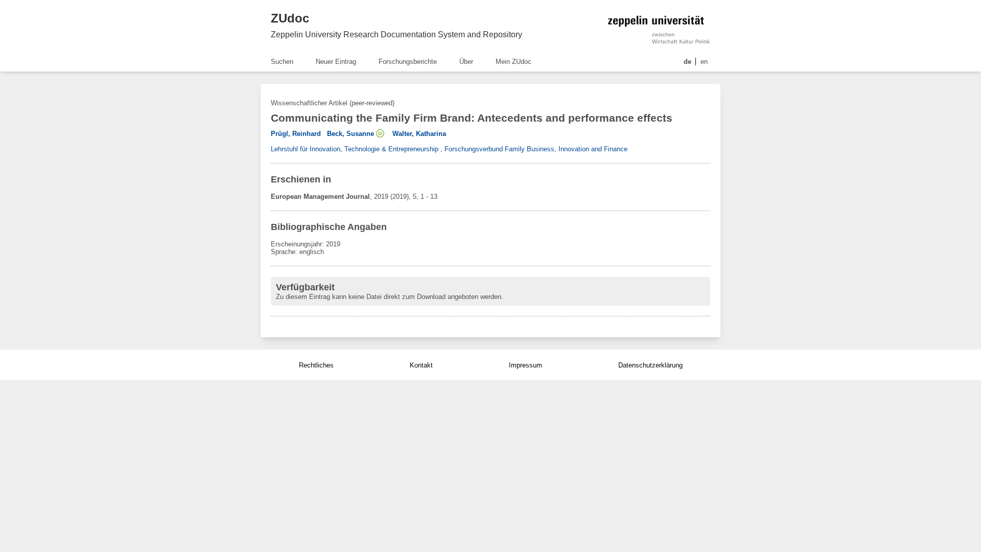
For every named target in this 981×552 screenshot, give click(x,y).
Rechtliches (316, 365)
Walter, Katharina (419, 133)
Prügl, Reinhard (296, 133)
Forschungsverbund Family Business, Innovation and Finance (536, 149)
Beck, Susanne (350, 133)
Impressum (525, 365)
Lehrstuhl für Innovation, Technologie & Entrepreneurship (354, 149)
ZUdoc (290, 18)
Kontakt (421, 365)
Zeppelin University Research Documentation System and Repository (396, 34)
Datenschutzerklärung (650, 365)
